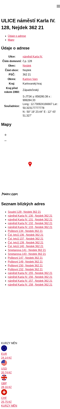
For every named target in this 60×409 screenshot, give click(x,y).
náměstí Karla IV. (33, 56)
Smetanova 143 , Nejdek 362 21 (27, 254)
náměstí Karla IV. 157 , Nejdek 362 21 (30, 280)
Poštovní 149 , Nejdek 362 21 (25, 261)
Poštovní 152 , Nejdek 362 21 (25, 269)
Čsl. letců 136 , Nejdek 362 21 (25, 234)
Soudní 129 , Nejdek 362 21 (24, 211)
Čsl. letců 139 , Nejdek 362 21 (25, 242)
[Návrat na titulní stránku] (15, 6)
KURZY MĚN (9, 405)
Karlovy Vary (30, 79)
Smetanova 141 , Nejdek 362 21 (27, 250)
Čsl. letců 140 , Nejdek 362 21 (25, 246)
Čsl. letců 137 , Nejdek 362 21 (25, 238)
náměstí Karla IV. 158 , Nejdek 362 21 (30, 284)
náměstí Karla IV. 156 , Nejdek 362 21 (30, 277)
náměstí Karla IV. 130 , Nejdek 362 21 (30, 215)
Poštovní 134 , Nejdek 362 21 (25, 231)
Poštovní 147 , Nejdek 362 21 (25, 257)
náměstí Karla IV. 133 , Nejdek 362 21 (30, 227)
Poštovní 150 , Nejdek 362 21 (25, 265)
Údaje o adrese (17, 36)
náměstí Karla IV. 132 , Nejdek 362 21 (30, 223)
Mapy (11, 39)
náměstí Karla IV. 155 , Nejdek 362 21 (30, 273)
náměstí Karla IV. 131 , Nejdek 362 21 (30, 219)
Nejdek (27, 65)
